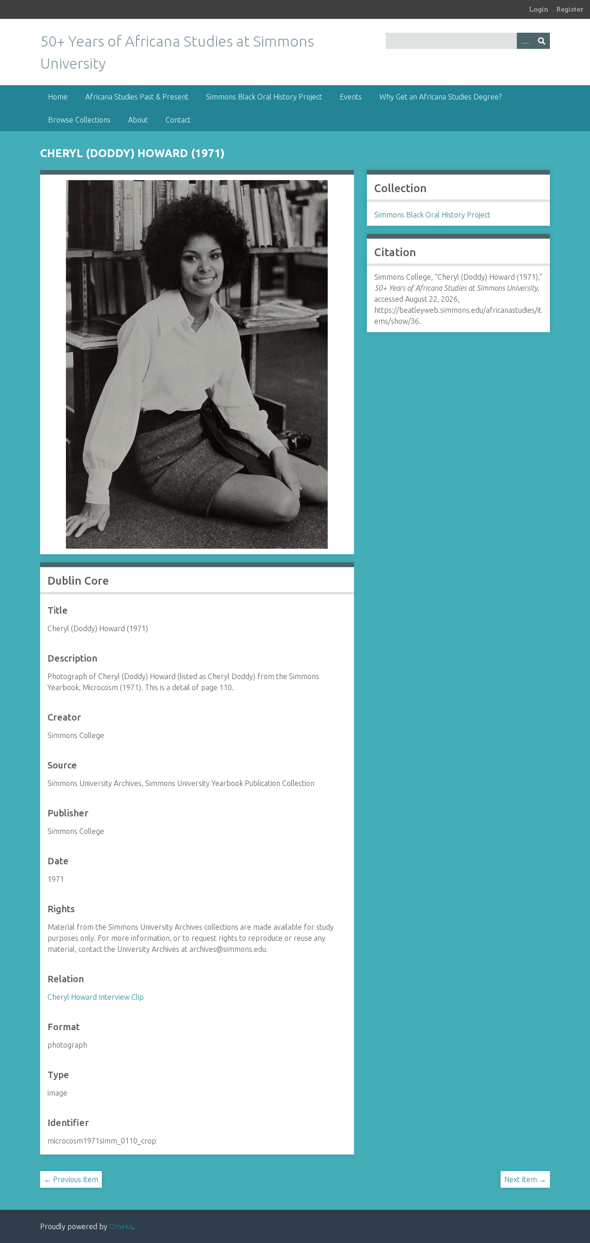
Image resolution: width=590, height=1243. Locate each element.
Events (351, 97)
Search (541, 41)
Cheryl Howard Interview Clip (95, 997)
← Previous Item (71, 1179)
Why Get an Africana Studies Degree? (440, 97)
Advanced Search (525, 41)
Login (539, 9)
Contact (178, 120)
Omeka (121, 1226)
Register (570, 9)
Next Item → (525, 1179)
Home (58, 97)
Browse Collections (79, 120)
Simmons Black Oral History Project (264, 97)
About (138, 120)
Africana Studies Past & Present (137, 97)
